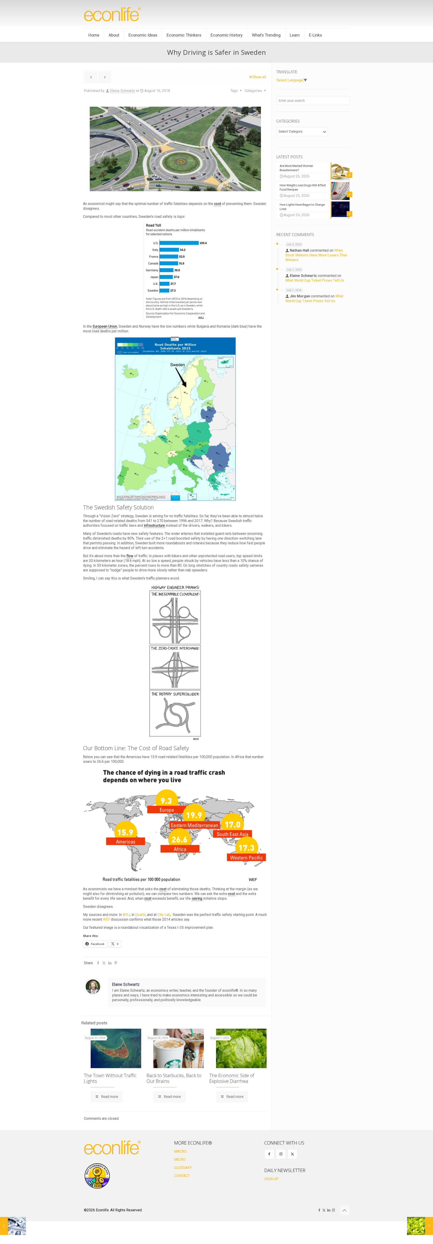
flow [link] (130, 556)
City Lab (163, 915)
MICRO (179, 1159)
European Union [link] (105, 326)
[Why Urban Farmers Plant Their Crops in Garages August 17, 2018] (420, 1226)
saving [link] (197, 898)
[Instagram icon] (333, 1210)
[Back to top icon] (344, 1210)
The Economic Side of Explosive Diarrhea (231, 1078)
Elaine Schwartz (122, 91)
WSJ (126, 915)
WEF (106, 919)
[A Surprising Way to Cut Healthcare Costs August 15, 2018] (13, 1226)
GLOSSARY (183, 1168)
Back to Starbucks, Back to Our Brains (174, 1078)
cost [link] (217, 204)
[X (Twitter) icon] (324, 1210)
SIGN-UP (271, 1179)
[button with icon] (269, 1154)
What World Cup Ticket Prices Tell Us (314, 280)
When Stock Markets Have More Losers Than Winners (316, 255)
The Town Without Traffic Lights (110, 1078)
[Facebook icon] (319, 1210)
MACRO (180, 1151)
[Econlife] (113, 14)
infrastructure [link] (154, 525)
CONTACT (182, 1176)
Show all (259, 77)
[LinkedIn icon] (328, 1210)
